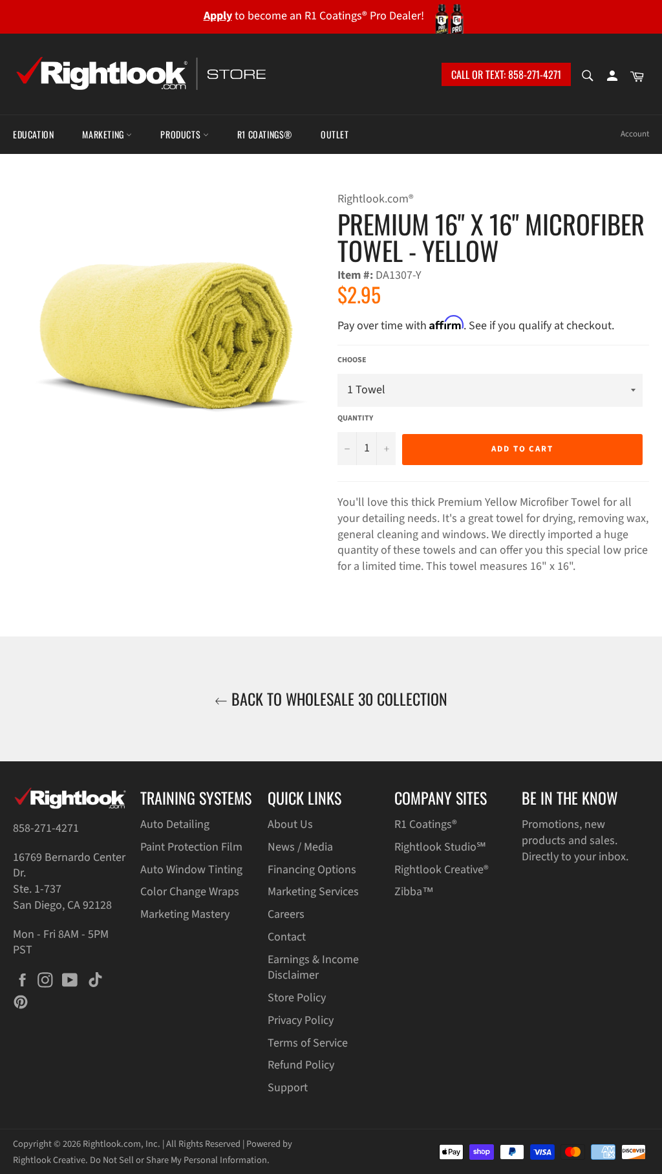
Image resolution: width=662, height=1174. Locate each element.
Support (288, 1088)
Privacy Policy (301, 1020)
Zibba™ (414, 892)
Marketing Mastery (185, 914)
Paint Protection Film (191, 847)
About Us (290, 824)
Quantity (355, 418)
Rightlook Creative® (441, 870)
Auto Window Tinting (191, 870)
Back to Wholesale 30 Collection (337, 699)
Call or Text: (506, 74)
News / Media (300, 847)
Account (635, 134)
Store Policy (297, 998)
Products (181, 134)
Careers (286, 914)
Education (33, 134)
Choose (352, 360)
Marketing (104, 134)
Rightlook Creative (49, 1160)
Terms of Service (308, 1043)
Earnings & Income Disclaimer (313, 967)
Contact (287, 937)
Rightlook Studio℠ (440, 847)
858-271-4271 (46, 828)
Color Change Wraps (189, 892)
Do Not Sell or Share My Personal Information (178, 1160)
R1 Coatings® (264, 134)
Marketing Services (313, 892)
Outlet (335, 134)
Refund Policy (301, 1065)
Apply (218, 16)
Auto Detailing (174, 824)
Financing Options (312, 870)
